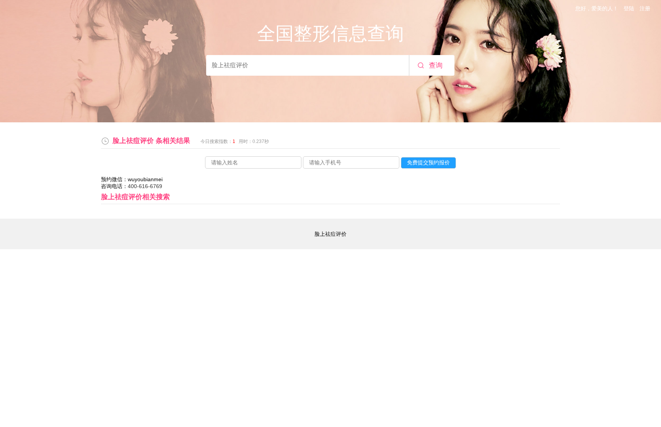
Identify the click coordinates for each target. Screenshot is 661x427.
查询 (436, 65)
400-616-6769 (145, 186)
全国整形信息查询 (330, 33)
